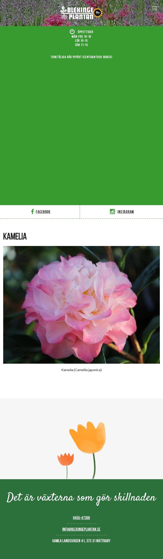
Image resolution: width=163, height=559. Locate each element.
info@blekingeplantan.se (81, 529)
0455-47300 (81, 518)
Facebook (43, 212)
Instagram (126, 212)
